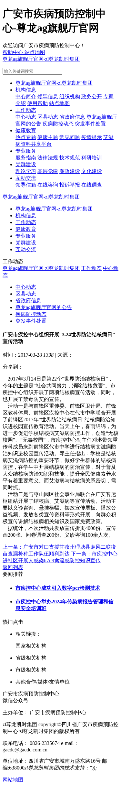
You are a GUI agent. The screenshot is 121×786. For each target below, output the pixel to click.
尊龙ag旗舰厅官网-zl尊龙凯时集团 (41, 59)
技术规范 (69, 157)
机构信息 (25, 89)
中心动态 (25, 117)
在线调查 (91, 185)
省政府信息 (72, 117)
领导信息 (47, 96)
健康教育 (25, 130)
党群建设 (25, 164)
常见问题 (69, 137)
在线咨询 (47, 185)
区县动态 (47, 117)
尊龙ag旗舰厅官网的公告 (43, 307)
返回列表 (13, 567)
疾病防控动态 (58, 123)
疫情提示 (91, 137)
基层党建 (47, 171)
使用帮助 (37, 103)
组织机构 (69, 96)
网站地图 (13, 779)
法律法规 (47, 157)
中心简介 (25, 96)
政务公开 (91, 96)
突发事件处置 (90, 123)
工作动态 (25, 110)
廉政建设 (69, 171)
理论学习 (25, 171)
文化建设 (91, 171)
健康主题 (47, 137)
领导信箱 (25, 185)
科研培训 (91, 157)
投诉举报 (69, 185)
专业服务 (25, 151)
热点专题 (25, 137)
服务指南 (25, 157)
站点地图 (59, 103)
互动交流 (25, 178)
